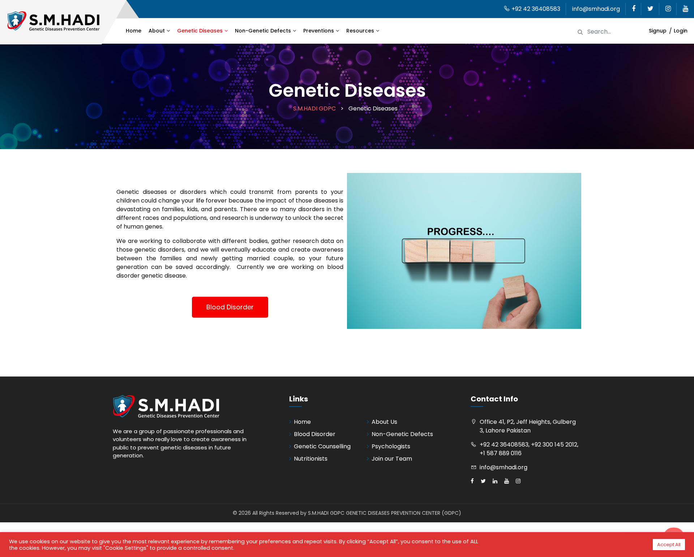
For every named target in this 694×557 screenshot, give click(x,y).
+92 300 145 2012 (554, 444)
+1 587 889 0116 (501, 453)
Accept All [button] (669, 544)
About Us (384, 422)
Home (133, 30)
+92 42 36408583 (535, 9)
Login (680, 30)
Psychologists (391, 446)
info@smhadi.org (596, 9)
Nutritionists (310, 458)
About (157, 30)
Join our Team (392, 458)
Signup (658, 30)
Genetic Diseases (200, 30)
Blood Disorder (314, 434)
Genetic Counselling (322, 446)
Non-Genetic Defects (263, 30)
